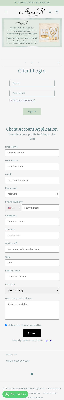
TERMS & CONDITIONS (18, 361)
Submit (32, 333)
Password (11, 188)
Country (10, 284)
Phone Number (14, 201)
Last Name (11, 160)
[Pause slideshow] (58, 62)
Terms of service (32, 393)
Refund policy (54, 388)
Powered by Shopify (37, 388)
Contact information (33, 397)
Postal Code (12, 270)
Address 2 (11, 243)
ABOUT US (11, 354)
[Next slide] (38, 62)
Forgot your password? (22, 100)
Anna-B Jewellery (19, 388)
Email (8, 174)
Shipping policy (50, 393)
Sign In (48, 340)
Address (10, 229)
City (7, 257)
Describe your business (18, 298)
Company (11, 215)
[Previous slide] (25, 62)
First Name (11, 146)
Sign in (32, 111)
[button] (6, 12)
